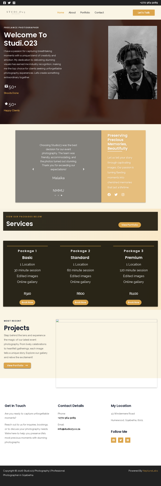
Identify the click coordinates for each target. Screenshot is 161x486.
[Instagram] (14, 2)
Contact (99, 12)
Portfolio (85, 12)
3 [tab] (61, 195)
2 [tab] (58, 195)
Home (60, 12)
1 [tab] (55, 195)
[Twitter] (9, 2)
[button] (144, 13)
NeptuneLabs (150, 470)
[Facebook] (4, 2)
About (72, 12)
